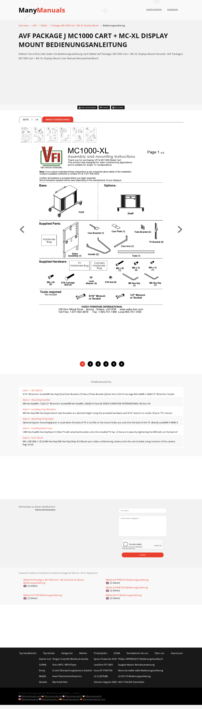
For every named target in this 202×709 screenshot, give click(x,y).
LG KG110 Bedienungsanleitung (134, 676)
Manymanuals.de (53, 696)
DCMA (117, 653)
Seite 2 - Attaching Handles (36, 399)
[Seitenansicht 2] (180, 232)
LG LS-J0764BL (101, 676)
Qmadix (43, 681)
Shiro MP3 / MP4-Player (64, 664)
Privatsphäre (100, 653)
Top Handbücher (28, 653)
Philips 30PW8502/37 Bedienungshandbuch (140, 658)
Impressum (177, 653)
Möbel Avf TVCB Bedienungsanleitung (42, 595)
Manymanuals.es (71, 699)
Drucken (119, 107)
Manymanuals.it (93, 696)
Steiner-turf (45, 658)
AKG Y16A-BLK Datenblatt (131, 681)
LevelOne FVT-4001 (103, 664)
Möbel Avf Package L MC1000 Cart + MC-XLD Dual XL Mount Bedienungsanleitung (53, 581)
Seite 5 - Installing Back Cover (38, 428)
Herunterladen (88, 107)
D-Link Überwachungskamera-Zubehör (72, 670)
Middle (42, 676)
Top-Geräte (49, 653)
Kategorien (154, 9)
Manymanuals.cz (50, 699)
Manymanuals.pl (29, 699)
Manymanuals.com (31, 696)
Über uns (159, 653)
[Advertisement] (101, 85)
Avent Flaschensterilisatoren (67, 676)
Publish (143, 555)
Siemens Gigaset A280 (105, 681)
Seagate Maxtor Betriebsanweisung (136, 664)
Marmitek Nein (60, 681)
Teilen (105, 107)
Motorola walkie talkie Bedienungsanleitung (140, 670)
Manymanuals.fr (73, 696)
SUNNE (42, 664)
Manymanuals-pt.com (94, 699)
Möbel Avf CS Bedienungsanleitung (124, 595)
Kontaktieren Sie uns (137, 653)
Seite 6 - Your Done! (33, 437)
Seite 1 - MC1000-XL (33, 390)
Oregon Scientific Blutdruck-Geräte (70, 658)
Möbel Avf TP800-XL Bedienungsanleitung (127, 579)
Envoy (42, 670)
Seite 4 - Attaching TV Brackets (38, 418)
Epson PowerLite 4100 (105, 658)
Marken (172, 9)
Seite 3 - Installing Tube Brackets (39, 409)
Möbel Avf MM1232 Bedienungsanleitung (127, 587)
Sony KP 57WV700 (103, 670)
